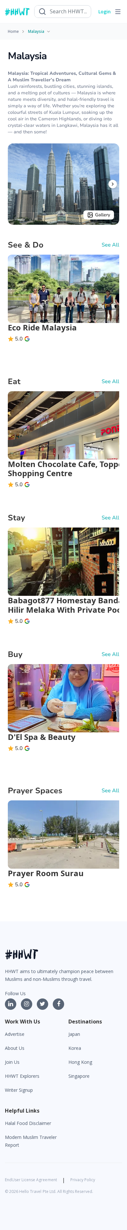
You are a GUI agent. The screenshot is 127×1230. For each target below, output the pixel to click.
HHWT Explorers (22, 1076)
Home (13, 31)
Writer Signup (19, 1090)
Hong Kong (80, 1062)
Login (104, 11)
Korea (74, 1048)
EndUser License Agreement (31, 1180)
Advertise (14, 1034)
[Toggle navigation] (118, 11)
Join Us (12, 1062)
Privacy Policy (82, 1180)
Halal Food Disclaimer (28, 1123)
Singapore (79, 1076)
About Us (14, 1048)
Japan (74, 1034)
